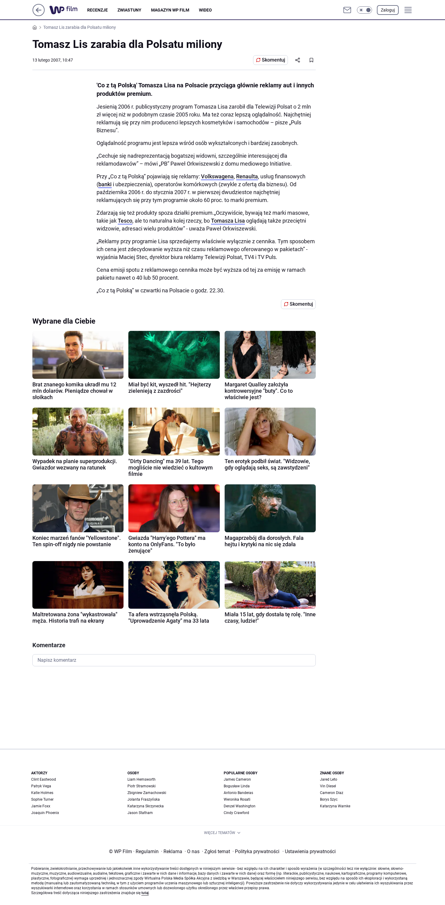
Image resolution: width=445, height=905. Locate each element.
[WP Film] (68, 10)
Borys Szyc (329, 799)
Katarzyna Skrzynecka (145, 806)
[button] (364, 10)
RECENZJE (97, 10)
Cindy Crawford (236, 813)
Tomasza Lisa (228, 220)
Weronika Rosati (237, 799)
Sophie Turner (42, 799)
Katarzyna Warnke (335, 806)
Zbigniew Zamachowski (146, 793)
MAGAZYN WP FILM (170, 10)
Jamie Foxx (40, 806)
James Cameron (237, 779)
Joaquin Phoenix (45, 813)
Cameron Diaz (331, 793)
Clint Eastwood (43, 779)
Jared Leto (328, 779)
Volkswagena (217, 176)
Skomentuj (273, 60)
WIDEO (205, 10)
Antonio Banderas (238, 793)
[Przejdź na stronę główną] (38, 14)
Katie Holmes (42, 793)
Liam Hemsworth (141, 779)
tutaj (145, 893)
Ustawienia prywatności (309, 851)
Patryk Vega (41, 786)
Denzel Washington (239, 806)
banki (105, 184)
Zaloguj (388, 10)
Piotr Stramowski (141, 786)
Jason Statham (140, 813)
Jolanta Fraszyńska (143, 799)
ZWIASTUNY (129, 10)
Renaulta (247, 176)
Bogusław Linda (237, 786)
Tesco (125, 220)
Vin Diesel (328, 786)
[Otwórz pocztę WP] (347, 10)
